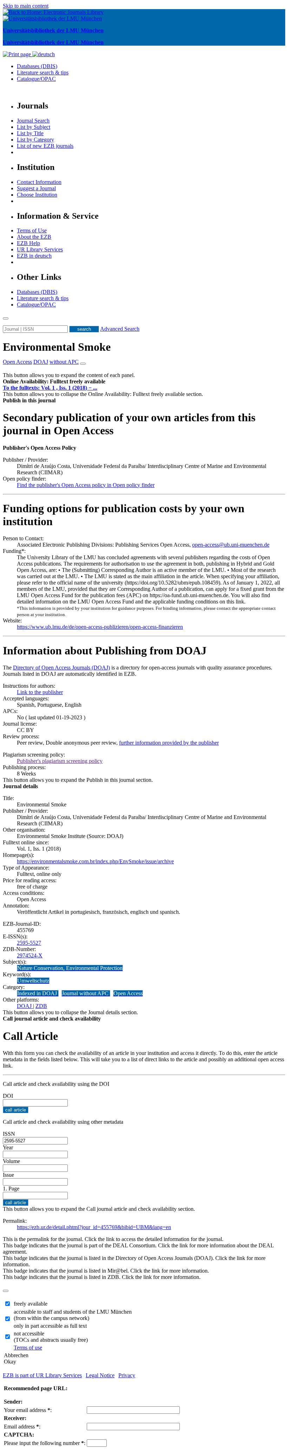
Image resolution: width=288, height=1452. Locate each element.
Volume (11, 1161)
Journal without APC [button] (86, 993)
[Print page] (17, 54)
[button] (54, 381)
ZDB (41, 1006)
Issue (8, 1175)
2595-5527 (29, 943)
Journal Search (33, 121)
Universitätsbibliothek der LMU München (53, 30)
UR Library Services (40, 249)
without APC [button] (64, 362)
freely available (30, 1304)
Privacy (126, 1375)
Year (8, 1147)
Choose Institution (37, 195)
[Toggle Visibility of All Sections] (83, 364)
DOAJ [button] (40, 362)
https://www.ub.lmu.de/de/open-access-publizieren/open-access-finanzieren (100, 627)
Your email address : (28, 1410)
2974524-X (29, 955)
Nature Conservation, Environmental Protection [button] (70, 968)
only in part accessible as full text (50, 1326)
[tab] (144, 381)
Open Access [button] (17, 362)
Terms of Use (32, 230)
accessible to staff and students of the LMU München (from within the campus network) (73, 1315)
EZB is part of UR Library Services (42, 1375)
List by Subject (33, 127)
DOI (8, 1096)
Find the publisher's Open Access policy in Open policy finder (86, 485)
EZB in (34, 256)
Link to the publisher (40, 692)
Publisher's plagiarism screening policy (60, 761)
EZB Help (28, 243)
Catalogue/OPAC (36, 79)
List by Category (35, 140)
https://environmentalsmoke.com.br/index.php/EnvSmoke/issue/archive (95, 861)
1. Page (11, 1189)
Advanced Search (119, 329)
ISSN (9, 1134)
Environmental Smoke (57, 347)
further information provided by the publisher (169, 743)
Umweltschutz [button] (33, 981)
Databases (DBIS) (37, 66)
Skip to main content (25, 6)
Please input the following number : (44, 1443)
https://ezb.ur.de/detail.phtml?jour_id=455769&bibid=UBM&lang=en (94, 1227)
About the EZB (34, 237)
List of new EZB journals (45, 146)
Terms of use (28, 1348)
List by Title (30, 133)
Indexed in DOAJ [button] (37, 993)
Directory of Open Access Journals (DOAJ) (61, 668)
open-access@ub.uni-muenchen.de (230, 545)
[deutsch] (43, 54)
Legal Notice (100, 1375)
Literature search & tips (42, 72)
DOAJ (25, 1006)
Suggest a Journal (36, 188)
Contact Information (39, 182)
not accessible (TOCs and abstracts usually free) (51, 1337)
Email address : (22, 1427)
